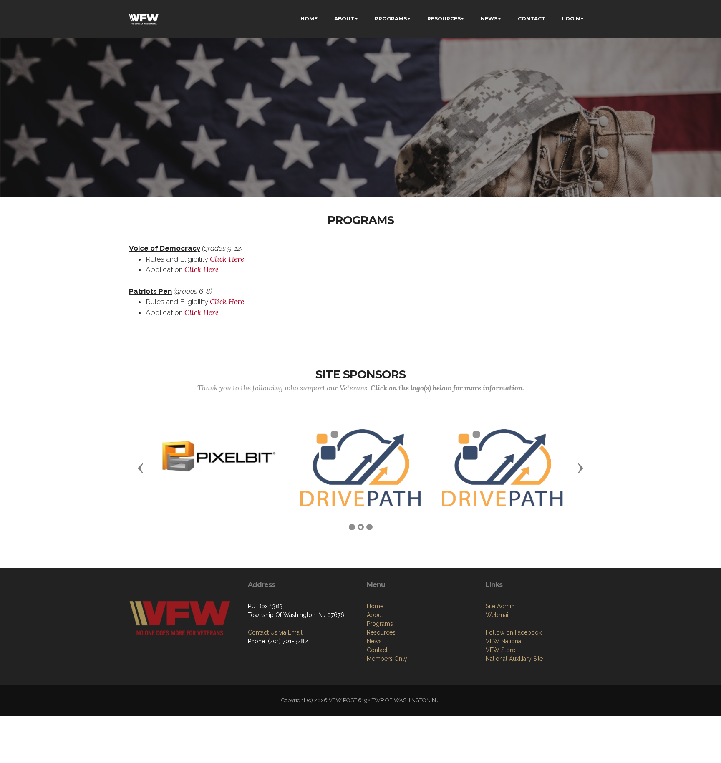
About (375, 615)
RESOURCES (444, 18)
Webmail (498, 615)
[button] (140, 467)
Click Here (227, 259)
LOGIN (571, 18)
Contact (377, 650)
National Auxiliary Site (514, 658)
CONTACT (531, 18)
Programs (380, 623)
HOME (309, 18)
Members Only (387, 658)
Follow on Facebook (514, 632)
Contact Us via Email (275, 632)
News (374, 641)
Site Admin (500, 606)
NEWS (489, 18)
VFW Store (500, 650)
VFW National (504, 641)
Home (375, 606)
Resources (381, 632)
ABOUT (344, 18)
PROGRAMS (391, 18)
